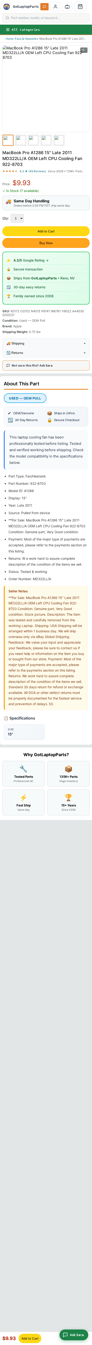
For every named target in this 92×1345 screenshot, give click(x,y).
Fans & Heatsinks (26, 38)
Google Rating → (31, 260)
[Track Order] (67, 6)
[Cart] (80, 6)
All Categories (26, 29)
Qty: (5, 218)
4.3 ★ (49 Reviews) (33, 171)
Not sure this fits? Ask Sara (32, 366)
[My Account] (55, 6)
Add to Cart (46, 231)
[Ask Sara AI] (44, 6)
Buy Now (46, 243)
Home (9, 38)
